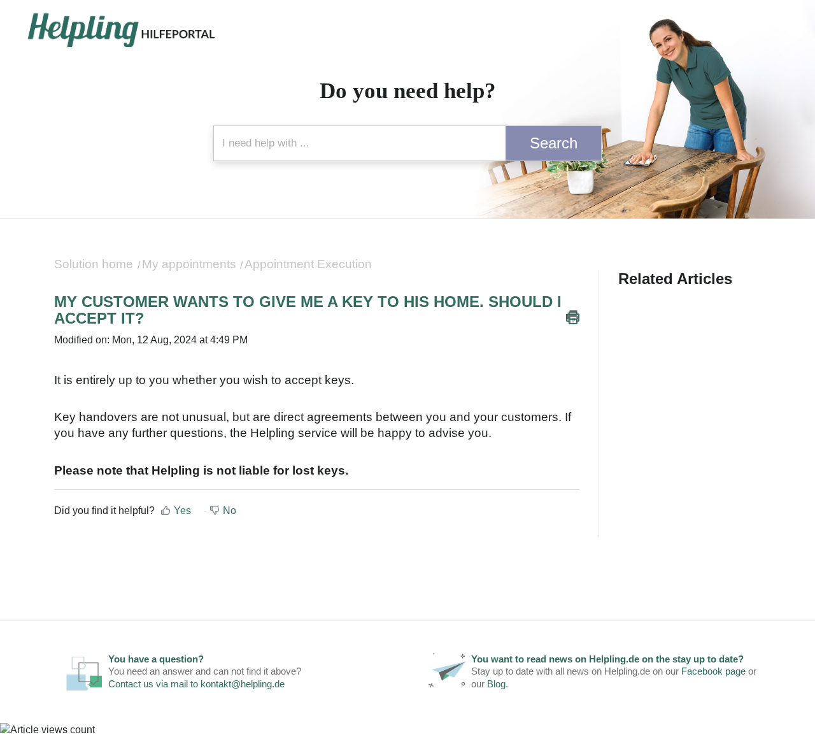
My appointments (189, 264)
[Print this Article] (572, 317)
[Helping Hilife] (120, 30)
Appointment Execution (308, 264)
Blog (496, 683)
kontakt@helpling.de (243, 683)
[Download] (384, 202)
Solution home (95, 264)
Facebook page (713, 671)
